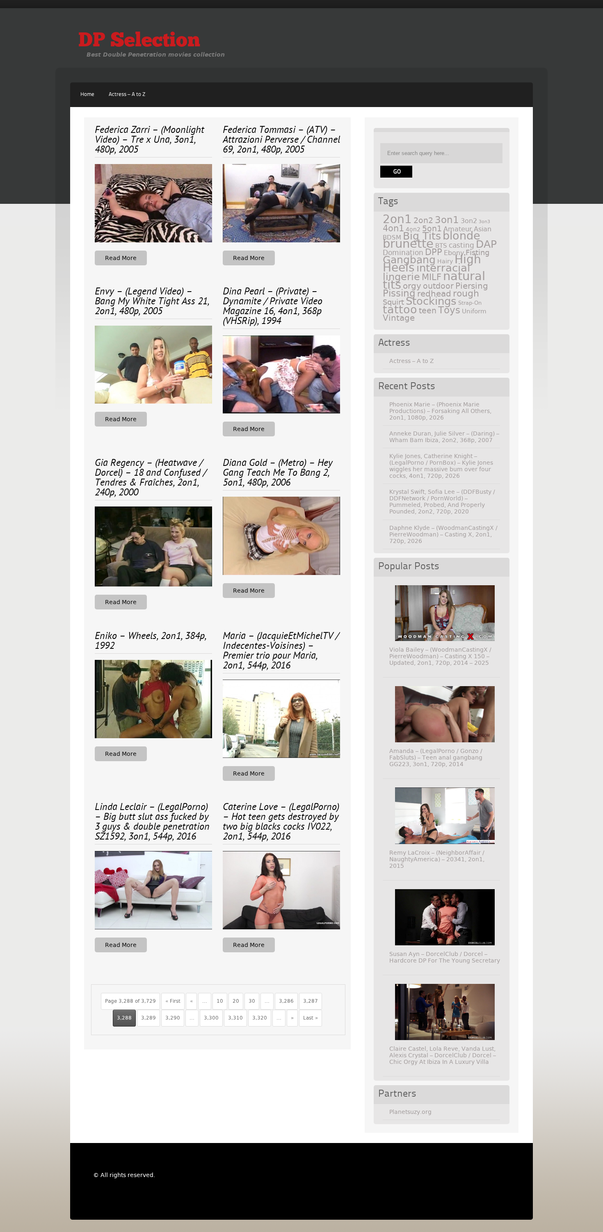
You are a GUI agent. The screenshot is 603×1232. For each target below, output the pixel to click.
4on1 (393, 228)
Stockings (431, 301)
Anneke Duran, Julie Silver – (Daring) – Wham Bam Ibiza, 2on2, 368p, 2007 (444, 436)
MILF (431, 277)
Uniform (474, 311)
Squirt (393, 302)
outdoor (438, 286)
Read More (121, 258)
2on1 (397, 219)
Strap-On (470, 303)
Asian (482, 229)
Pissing (399, 293)
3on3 (484, 221)
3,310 (235, 1018)
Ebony (454, 253)
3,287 (310, 1001)
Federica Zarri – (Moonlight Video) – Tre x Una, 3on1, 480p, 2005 (149, 140)
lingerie (401, 277)
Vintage (399, 318)
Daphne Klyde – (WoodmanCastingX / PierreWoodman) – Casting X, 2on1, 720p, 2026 (443, 534)
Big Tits (422, 236)
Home (87, 94)
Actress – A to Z (127, 94)
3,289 (148, 1018)
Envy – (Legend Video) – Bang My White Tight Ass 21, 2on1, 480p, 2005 (152, 301)
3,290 (172, 1018)
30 (252, 1001)
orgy (412, 286)
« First (172, 1001)
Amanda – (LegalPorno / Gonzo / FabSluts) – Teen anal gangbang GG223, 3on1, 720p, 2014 (435, 757)
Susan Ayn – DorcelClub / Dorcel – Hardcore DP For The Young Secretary (444, 957)
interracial (443, 268)
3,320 (259, 1018)
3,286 (286, 1001)
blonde (461, 235)
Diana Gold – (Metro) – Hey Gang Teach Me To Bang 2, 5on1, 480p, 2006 (278, 473)
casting (461, 245)
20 (236, 1001)
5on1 (432, 228)
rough (466, 293)
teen (427, 310)
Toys (449, 310)
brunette (408, 244)
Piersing (471, 286)
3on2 (469, 221)
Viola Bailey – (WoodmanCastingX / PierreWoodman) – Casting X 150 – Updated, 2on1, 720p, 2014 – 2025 (440, 656)
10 (220, 1001)
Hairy (445, 261)
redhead (434, 294)
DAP (486, 244)
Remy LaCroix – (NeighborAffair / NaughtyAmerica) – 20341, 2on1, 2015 (436, 859)
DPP (433, 252)
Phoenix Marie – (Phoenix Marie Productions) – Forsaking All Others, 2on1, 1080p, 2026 (440, 411)
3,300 (211, 1018)
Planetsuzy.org (410, 1112)
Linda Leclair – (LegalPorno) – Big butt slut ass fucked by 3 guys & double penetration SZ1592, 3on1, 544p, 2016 (152, 822)
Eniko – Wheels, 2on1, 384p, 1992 (150, 641)
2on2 (423, 220)
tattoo (400, 309)
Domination (403, 253)
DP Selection (139, 41)
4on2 (413, 229)
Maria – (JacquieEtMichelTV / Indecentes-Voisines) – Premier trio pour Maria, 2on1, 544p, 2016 (281, 651)
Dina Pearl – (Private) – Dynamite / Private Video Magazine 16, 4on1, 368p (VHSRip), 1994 (272, 306)
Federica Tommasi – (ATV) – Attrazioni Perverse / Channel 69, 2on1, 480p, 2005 (281, 140)
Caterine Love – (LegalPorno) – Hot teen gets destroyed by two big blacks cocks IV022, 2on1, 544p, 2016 (281, 822)
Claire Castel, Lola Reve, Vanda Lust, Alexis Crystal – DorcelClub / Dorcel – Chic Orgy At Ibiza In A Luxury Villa (442, 1055)
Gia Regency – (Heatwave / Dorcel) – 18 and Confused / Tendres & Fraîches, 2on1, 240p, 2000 (150, 478)
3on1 (447, 219)
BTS (441, 245)
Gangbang (409, 260)
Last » (310, 1018)
